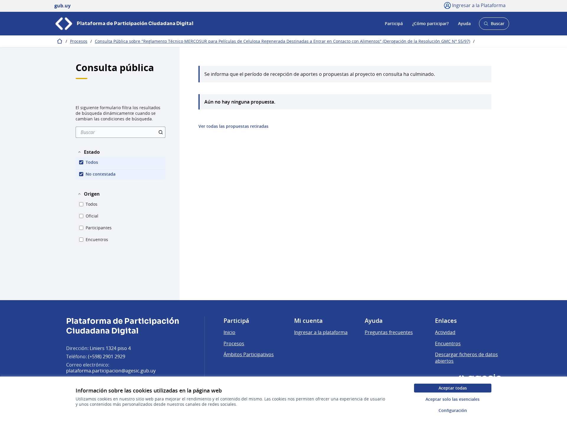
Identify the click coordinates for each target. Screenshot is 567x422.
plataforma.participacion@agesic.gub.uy (111, 370)
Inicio (229, 332)
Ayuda (464, 23)
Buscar (493, 25)
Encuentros (448, 343)
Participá (394, 23)
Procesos (78, 41)
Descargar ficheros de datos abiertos (466, 357)
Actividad (445, 332)
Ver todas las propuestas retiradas (233, 126)
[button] (89, 152)
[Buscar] (160, 132)
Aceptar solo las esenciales (453, 399)
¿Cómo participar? (430, 23)
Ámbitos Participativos (249, 354)
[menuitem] (120, 132)
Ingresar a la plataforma (321, 332)
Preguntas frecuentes (389, 332)
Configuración (453, 410)
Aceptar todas (453, 388)
